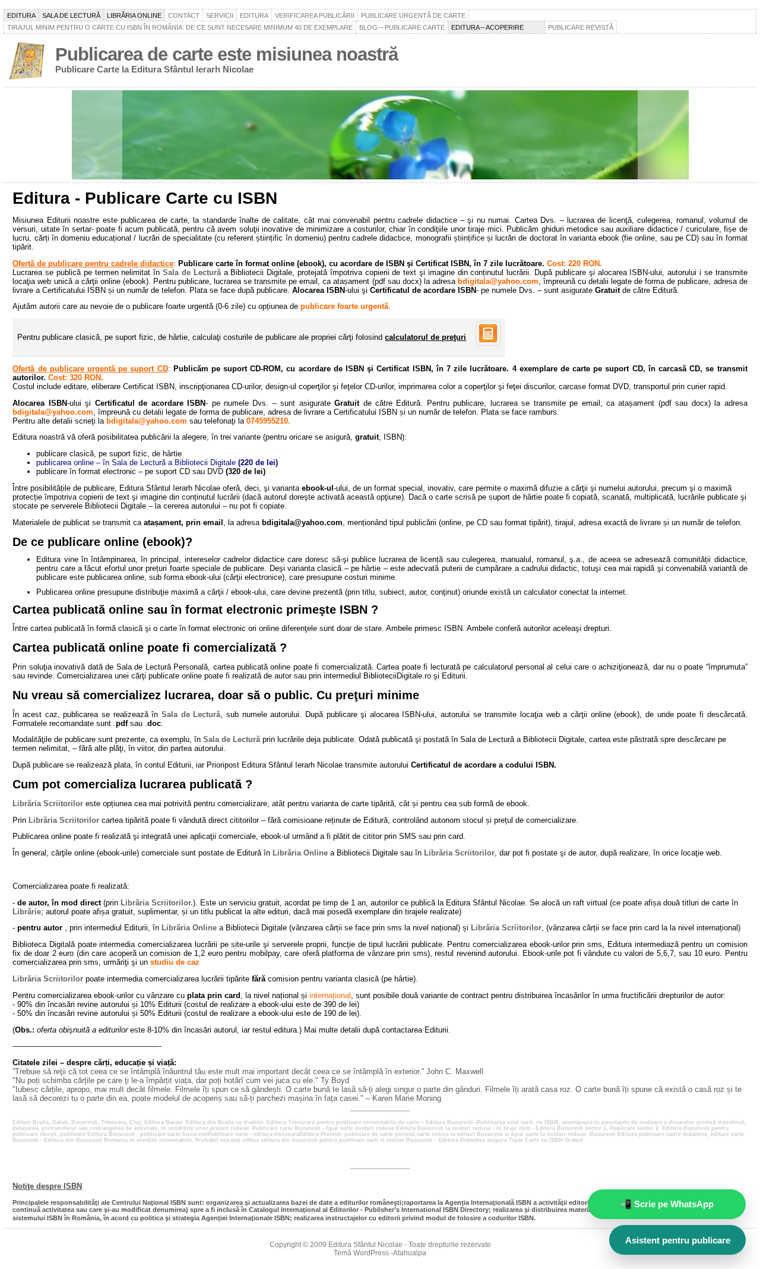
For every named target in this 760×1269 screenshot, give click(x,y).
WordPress (371, 1253)
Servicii (219, 15)
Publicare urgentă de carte (413, 15)
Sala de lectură (71, 15)
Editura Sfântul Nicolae (365, 1244)
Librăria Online (300, 852)
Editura (21, 15)
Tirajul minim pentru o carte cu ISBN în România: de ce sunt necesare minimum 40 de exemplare (180, 27)
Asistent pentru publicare (677, 1240)
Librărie (26, 911)
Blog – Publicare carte (402, 27)
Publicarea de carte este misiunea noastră (226, 54)
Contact (184, 15)
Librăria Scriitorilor (47, 803)
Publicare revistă (580, 27)
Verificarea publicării (314, 15)
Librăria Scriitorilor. (157, 902)
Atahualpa (409, 1253)
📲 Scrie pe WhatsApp (667, 1204)
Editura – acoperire (496, 27)
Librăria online (134, 15)
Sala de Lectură (192, 272)
